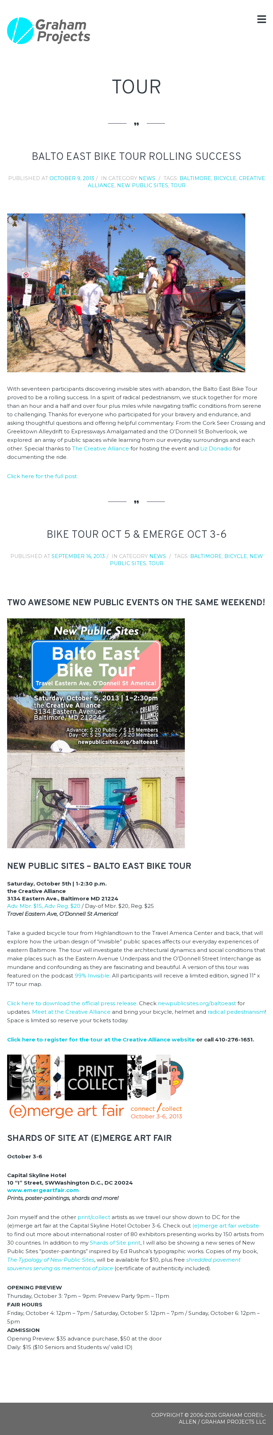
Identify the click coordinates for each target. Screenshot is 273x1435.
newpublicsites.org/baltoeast (197, 1003)
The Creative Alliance (101, 448)
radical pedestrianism (236, 1011)
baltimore (195, 178)
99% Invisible (92, 975)
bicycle (225, 178)
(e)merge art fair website (225, 1225)
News (147, 178)
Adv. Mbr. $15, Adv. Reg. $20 (43, 906)
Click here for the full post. (42, 476)
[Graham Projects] (49, 30)
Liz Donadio (216, 448)
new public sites (142, 185)
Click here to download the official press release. (72, 1003)
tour (178, 185)
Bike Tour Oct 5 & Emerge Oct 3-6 (137, 535)
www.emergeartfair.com (43, 1190)
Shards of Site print (115, 1242)
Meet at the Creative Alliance (71, 1011)
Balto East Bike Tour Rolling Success (136, 157)
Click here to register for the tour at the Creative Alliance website (101, 1039)
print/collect (93, 1217)
